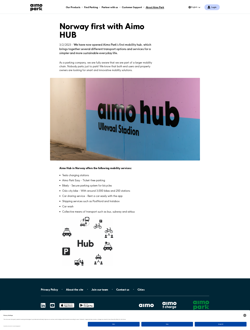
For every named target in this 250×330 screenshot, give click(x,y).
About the (74, 289)
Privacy (49, 289)
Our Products (73, 7)
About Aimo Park (155, 7)
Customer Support (132, 7)
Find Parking (91, 7)
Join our (99, 289)
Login (213, 7)
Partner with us (110, 7)
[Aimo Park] (36, 7)
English (194, 7)
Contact (122, 289)
